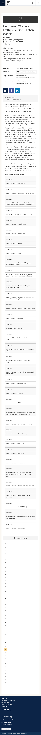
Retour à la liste (21, 538)
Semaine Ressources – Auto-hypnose (16, 224)
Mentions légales (12, 733)
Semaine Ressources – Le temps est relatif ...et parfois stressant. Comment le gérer (20, 298)
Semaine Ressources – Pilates (14, 243)
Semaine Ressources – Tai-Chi (14, 253)
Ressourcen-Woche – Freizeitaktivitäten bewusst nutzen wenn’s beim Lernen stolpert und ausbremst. (20, 275)
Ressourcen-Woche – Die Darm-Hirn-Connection (19, 214)
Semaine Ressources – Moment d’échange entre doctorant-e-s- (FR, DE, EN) (19, 286)
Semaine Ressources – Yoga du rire (15, 183)
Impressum (4, 733)
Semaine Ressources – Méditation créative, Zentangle (20, 193)
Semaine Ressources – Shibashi (14, 393)
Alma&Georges (8, 717)
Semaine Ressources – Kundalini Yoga (16, 383)
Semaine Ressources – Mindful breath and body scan (20, 308)
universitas (7, 722)
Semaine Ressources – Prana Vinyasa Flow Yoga (19, 424)
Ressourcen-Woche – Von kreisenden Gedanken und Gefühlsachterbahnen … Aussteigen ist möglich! (20, 203)
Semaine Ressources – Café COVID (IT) (16, 507)
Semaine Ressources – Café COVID (15, 233)
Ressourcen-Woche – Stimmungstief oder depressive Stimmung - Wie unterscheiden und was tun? (20, 413)
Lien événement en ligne (27, 72)
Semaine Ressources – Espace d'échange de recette (20, 486)
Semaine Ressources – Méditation (15, 443)
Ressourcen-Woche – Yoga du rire (15, 328)
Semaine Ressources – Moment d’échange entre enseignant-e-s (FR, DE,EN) (19, 263)
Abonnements (6, 729)
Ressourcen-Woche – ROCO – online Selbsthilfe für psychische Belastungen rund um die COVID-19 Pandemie (19, 474)
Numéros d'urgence (22, 733)
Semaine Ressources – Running (14, 318)
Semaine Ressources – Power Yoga (15, 528)
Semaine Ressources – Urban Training (16, 434)
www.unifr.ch (5, 706)
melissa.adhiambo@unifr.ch (25, 78)
